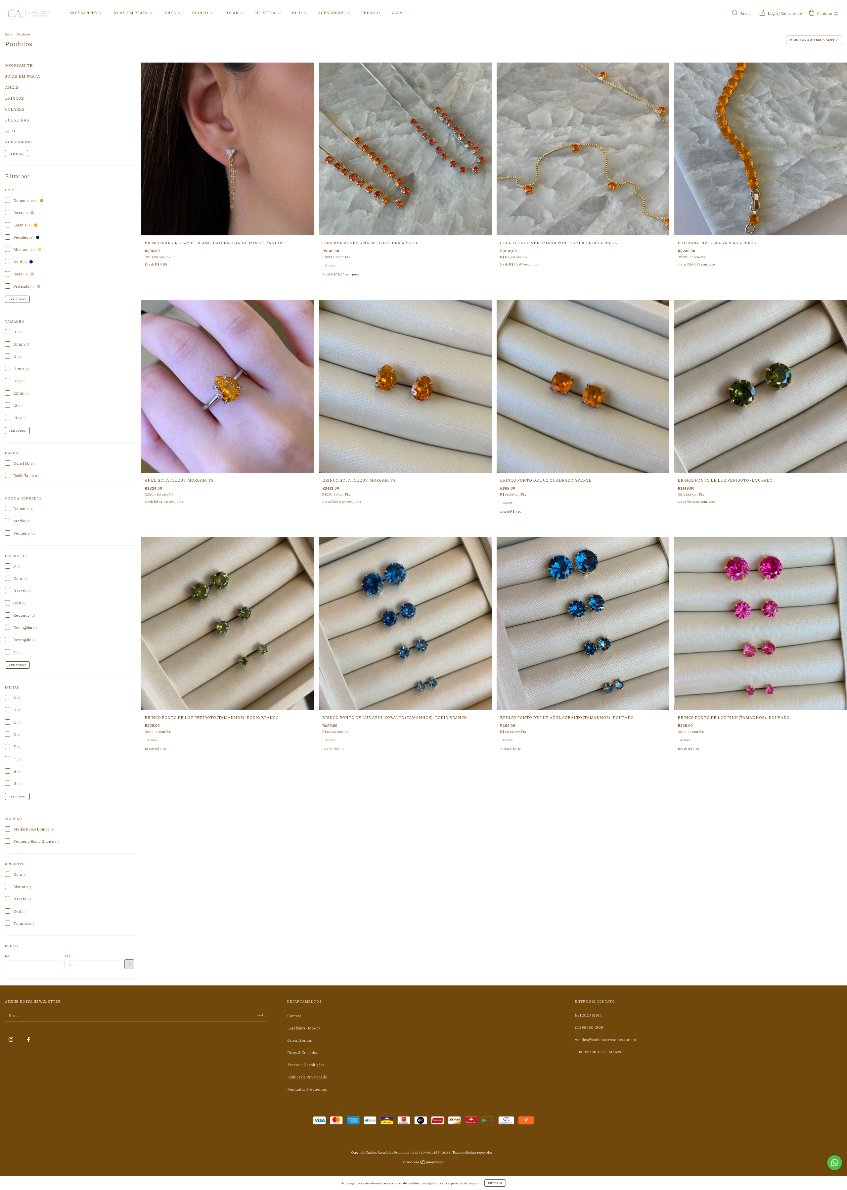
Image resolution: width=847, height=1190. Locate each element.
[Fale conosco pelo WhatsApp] (834, 1162)
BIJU (297, 13)
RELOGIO (370, 13)
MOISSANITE (83, 13)
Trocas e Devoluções (306, 1065)
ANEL (170, 13)
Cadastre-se (791, 13)
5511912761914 (588, 1015)
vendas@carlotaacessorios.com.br (605, 1039)
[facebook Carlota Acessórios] (28, 1039)
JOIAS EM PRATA (131, 13)
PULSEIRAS (17, 120)
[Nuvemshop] (423, 1163)
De (7, 955)
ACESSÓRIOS (331, 13)
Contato (294, 1016)
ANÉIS (12, 87)
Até (67, 955)
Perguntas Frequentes (307, 1089)
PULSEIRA (265, 13)
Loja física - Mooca (303, 1028)
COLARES (14, 109)
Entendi (495, 1183)
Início (9, 34)
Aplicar (129, 964)
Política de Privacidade (307, 1077)
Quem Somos (299, 1040)
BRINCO (200, 13)
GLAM (396, 13)
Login (773, 13)
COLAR (231, 13)
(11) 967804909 (589, 1027)
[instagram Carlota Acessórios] (11, 1039)
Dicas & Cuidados (302, 1052)
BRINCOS (14, 98)
